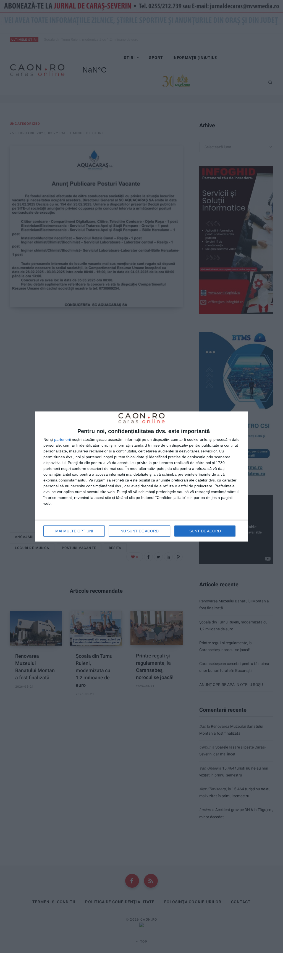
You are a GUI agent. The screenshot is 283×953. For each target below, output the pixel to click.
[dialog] (141, 476)
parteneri (62, 439)
